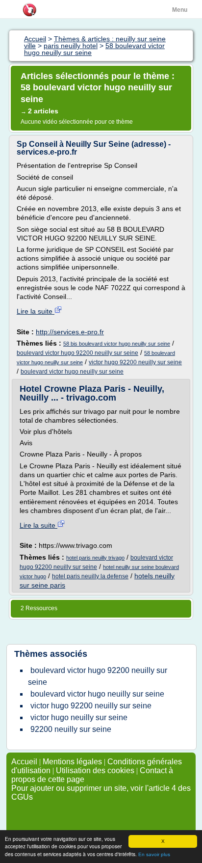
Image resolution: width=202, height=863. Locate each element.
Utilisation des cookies (95, 770)
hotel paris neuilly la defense (90, 576)
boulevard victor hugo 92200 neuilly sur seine (77, 353)
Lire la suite (35, 311)
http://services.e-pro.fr (70, 332)
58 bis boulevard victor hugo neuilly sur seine (116, 344)
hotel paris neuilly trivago (95, 558)
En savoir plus (154, 854)
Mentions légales (72, 761)
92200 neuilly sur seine (70, 729)
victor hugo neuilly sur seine (78, 717)
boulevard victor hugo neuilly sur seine (72, 371)
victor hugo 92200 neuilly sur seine (135, 362)
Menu (179, 9)
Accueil (24, 761)
